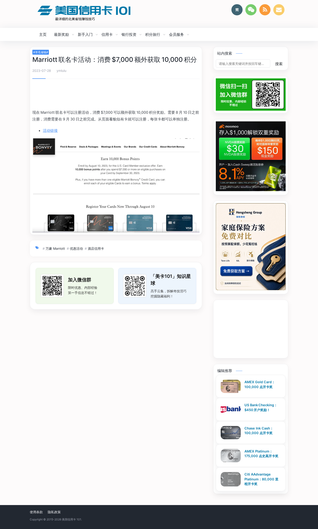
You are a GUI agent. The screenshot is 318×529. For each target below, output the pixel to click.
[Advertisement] (116, 94)
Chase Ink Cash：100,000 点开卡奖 (258, 430)
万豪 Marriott (55, 248)
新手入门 (85, 34)
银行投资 (129, 34)
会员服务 (176, 34)
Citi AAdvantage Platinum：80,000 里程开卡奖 (261, 479)
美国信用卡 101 (71, 519)
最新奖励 (61, 34)
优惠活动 (76, 248)
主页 (43, 34)
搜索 (279, 63)
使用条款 (36, 512)
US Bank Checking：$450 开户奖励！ (260, 407)
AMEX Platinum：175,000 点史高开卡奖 (261, 453)
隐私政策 (54, 512)
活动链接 (50, 130)
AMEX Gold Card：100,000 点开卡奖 (259, 384)
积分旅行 (152, 34)
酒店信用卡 (96, 248)
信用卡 (107, 34)
